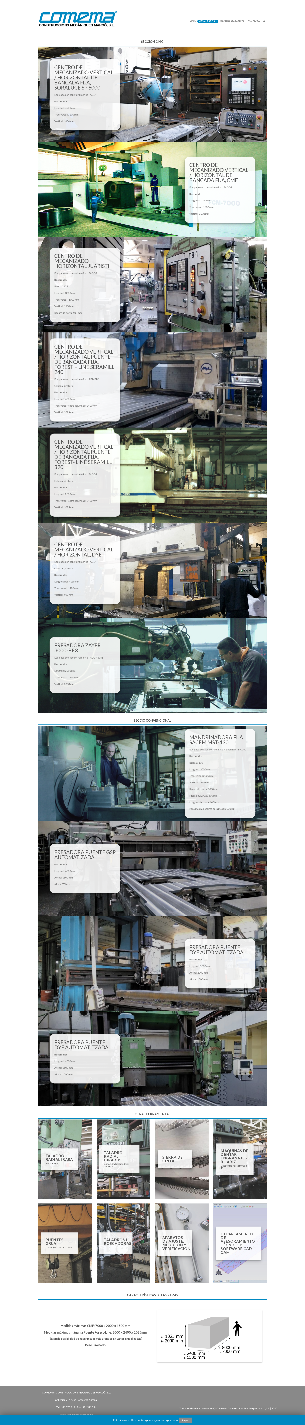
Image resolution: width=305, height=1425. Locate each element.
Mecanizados (207, 21)
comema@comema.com (80, 1414)
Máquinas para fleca (232, 21)
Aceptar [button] (185, 1420)
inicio (192, 21)
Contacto (253, 21)
